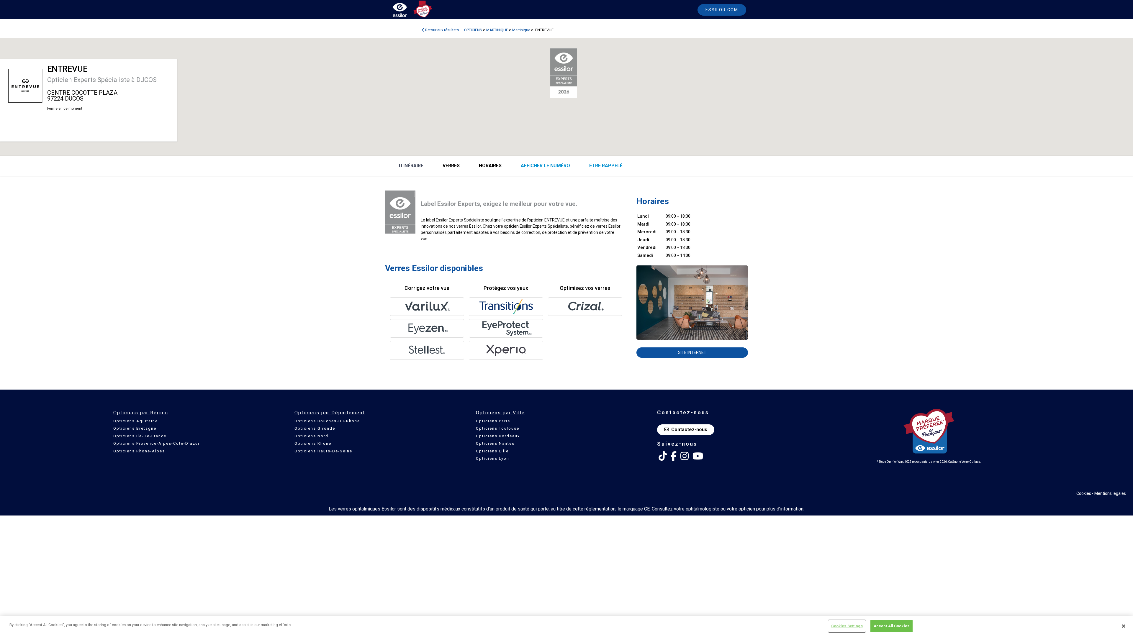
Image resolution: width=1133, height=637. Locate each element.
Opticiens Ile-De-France (139, 436)
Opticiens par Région (140, 413)
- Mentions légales (1109, 493)
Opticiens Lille (492, 451)
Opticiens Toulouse (497, 428)
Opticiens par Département (329, 413)
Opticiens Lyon (492, 458)
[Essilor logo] (406, 11)
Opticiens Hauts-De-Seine (323, 451)
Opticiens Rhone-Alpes (139, 451)
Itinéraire (411, 165)
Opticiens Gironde (314, 428)
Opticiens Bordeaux (498, 436)
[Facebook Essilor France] (673, 456)
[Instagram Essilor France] (684, 456)
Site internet (692, 352)
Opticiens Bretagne (134, 428)
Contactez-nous (689, 429)
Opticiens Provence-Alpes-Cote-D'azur (156, 443)
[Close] (1123, 626)
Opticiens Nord (311, 436)
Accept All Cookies (891, 626)
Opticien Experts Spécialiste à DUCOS (102, 79)
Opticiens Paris (493, 421)
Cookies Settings (847, 626)
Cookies (1083, 493)
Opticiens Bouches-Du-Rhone (327, 421)
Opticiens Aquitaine (135, 421)
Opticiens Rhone (312, 443)
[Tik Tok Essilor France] (662, 456)
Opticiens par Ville (500, 413)
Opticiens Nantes (495, 443)
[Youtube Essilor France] (698, 456)
